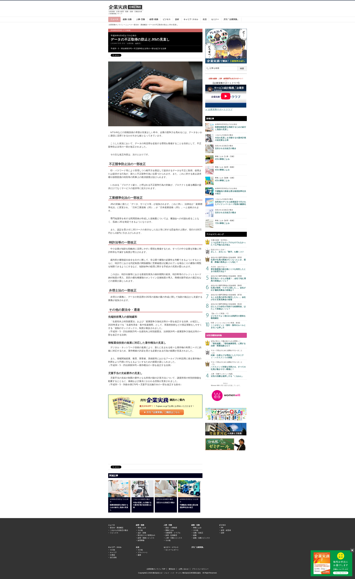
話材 (177, 19)
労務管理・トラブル (172, 533)
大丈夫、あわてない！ (228, 269)
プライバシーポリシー (200, 569)
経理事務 (141, 540)
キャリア (113, 552)
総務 (194, 535)
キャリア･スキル (191, 19)
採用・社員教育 (171, 535)
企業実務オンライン (116, 25)
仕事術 (112, 555)
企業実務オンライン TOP (156, 569)
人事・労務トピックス (173, 538)
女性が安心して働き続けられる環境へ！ (228, 343)
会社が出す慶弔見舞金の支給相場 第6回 (228, 288)
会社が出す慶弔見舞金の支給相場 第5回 (228, 259)
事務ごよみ (142, 528)
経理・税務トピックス (146, 538)
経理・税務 (140, 525)
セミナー (215, 19)
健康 (139, 555)
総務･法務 (127, 19)
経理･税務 (153, 19)
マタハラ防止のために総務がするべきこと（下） (228, 365)
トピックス (114, 533)
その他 (140, 530)
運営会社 (172, 569)
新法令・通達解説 (140, 25)
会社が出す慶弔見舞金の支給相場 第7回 (228, 297)
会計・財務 (142, 533)
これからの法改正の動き (119, 530)
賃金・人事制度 (171, 528)
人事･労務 (140, 19)
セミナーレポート (172, 550)
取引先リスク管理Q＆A (146, 535)
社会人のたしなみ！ (227, 251)
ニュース (114, 19)
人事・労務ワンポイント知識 (227, 375)
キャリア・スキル (114, 547)
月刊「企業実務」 (231, 19)
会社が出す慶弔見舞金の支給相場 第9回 (228, 278)
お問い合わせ (184, 569)
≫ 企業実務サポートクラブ (218, 109)
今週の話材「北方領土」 (228, 242)
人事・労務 (168, 525)
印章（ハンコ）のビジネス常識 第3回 (228, 325)
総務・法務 (195, 525)
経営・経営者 (226, 530)
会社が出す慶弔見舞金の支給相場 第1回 (228, 306)
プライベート (143, 552)
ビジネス (167, 19)
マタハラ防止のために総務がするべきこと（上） (227, 353)
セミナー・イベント (171, 547)
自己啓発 (113, 557)
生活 (205, 19)
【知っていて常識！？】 (228, 316)
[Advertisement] (196, 9)
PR (222, 528)
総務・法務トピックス (201, 538)
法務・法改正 (198, 533)
